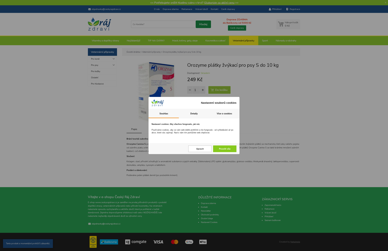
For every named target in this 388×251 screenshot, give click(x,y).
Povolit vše (225, 149)
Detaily (194, 113)
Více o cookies (224, 113)
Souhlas (163, 113)
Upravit (200, 149)
